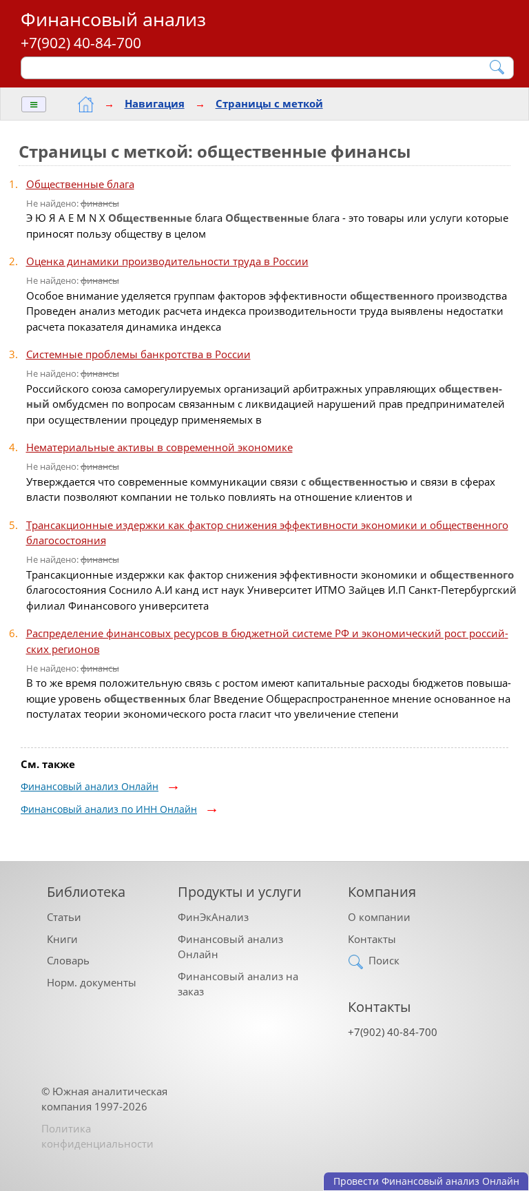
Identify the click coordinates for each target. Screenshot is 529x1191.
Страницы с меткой (269, 103)
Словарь (68, 960)
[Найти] (497, 67)
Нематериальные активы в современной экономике (159, 447)
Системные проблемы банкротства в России (138, 354)
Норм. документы (91, 982)
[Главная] (86, 104)
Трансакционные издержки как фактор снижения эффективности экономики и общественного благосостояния (267, 533)
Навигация (155, 103)
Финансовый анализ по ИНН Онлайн (109, 809)
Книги (62, 939)
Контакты (372, 939)
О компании (379, 917)
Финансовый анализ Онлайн (89, 786)
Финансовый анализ (113, 19)
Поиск (384, 960)
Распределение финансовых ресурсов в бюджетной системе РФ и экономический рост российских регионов (267, 641)
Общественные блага (80, 184)
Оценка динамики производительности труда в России (167, 261)
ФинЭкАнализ (213, 917)
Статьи (64, 917)
